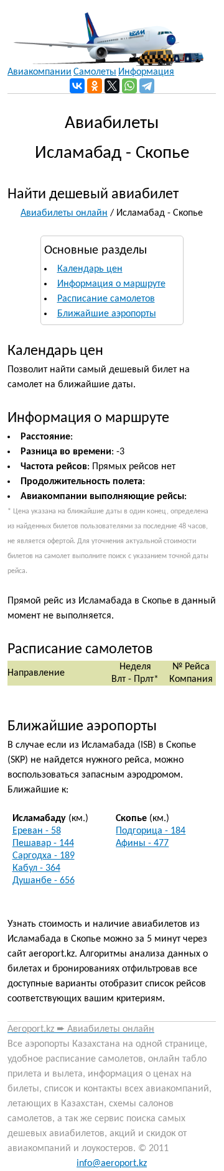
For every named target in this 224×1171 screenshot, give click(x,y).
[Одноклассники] (94, 85)
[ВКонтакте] (77, 85)
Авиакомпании (39, 72)
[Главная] (105, 33)
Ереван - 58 (36, 831)
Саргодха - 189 (43, 856)
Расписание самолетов (106, 299)
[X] (112, 85)
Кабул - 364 (36, 868)
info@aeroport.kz (112, 1164)
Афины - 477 (142, 843)
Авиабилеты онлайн (64, 213)
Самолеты (94, 72)
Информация (146, 72)
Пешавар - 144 (43, 843)
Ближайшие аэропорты (106, 314)
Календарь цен (90, 269)
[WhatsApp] (129, 85)
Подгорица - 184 (150, 831)
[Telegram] (146, 85)
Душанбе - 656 (43, 881)
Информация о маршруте (111, 284)
